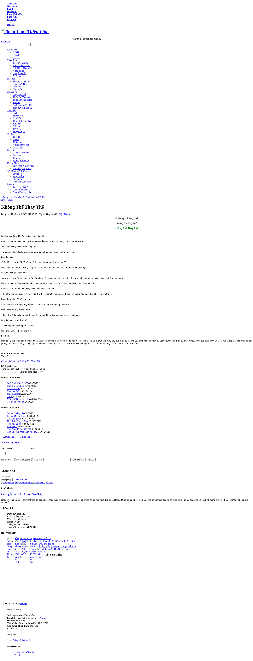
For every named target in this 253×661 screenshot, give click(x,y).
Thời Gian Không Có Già (19, 429)
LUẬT (16, 55)
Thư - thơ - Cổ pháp (22, 121)
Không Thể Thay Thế (30, 361)
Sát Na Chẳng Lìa (15, 413)
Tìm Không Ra (14, 424)
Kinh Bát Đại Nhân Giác (56, 549)
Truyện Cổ (18, 115)
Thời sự (16, 137)
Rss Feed (5, 41)
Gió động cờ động (15, 401)
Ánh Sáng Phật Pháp (22, 168)
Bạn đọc (11, 184)
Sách (15, 113)
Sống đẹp (17, 179)
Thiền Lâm (12, 60)
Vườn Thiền (18, 71)
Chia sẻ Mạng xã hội (22, 192)
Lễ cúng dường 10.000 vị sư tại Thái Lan (56, 546)
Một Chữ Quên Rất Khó (18, 399)
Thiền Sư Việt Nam (22, 97)
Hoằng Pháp (13, 163)
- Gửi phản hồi (25, 437)
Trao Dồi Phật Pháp (22, 187)
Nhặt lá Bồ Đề (19, 94)
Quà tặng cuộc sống (22, 181)
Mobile (23, 603)
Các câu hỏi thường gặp (24, 652)
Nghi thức (17, 89)
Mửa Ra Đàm (13, 394)
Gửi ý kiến (43, 618)
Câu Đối (17, 118)
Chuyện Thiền (19, 73)
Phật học (11, 78)
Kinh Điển (12, 49)
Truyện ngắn (19, 131)
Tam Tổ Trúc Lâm (21, 65)
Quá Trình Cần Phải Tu (18, 383)
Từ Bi (10, 396)
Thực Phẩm (18, 176)
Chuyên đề (12, 92)
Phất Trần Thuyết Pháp (17, 421)
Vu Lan (16, 102)
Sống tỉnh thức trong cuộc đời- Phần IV (33, 538)
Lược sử (17, 86)
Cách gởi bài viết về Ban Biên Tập (21, 494)
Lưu (11, 200)
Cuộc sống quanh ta (22, 189)
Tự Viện (17, 129)
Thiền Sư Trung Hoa (22, 100)
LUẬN (16, 57)
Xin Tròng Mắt (14, 418)
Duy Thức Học (20, 84)
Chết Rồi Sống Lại (15, 386)
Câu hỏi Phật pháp (21, 152)
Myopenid (48, 482)
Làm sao (17, 155)
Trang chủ (7, 197)
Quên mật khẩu (20, 479)
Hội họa (16, 126)
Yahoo (29, 482)
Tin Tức (10, 134)
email (3, 200)
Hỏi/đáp (16, 654)
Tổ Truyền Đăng (20, 63)
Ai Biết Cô (12, 426)
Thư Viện (11, 110)
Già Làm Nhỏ (13, 388)
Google (13, 482)
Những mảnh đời (21, 144)
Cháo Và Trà (13, 391)
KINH (16, 52)
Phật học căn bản (21, 81)
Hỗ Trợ (10, 150)
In (8, 200)
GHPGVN (18, 147)
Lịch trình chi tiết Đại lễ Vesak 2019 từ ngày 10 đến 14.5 (48, 541)
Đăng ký (11, 24)
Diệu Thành (64, 214)
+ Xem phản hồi (8, 437)
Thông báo (18, 142)
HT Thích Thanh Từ (22, 68)
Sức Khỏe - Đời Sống (17, 171)
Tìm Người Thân (21, 160)
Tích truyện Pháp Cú (22, 107)
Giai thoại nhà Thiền (22, 105)
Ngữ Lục (17, 76)
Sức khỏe (17, 174)
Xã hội (16, 139)
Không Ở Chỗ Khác (16, 416)
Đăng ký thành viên (22, 640)
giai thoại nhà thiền (10, 361)
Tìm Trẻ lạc (18, 158)
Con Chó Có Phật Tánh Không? (22, 432)
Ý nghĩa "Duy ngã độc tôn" (42, 543)
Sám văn (17, 123)
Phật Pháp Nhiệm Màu (23, 166)
